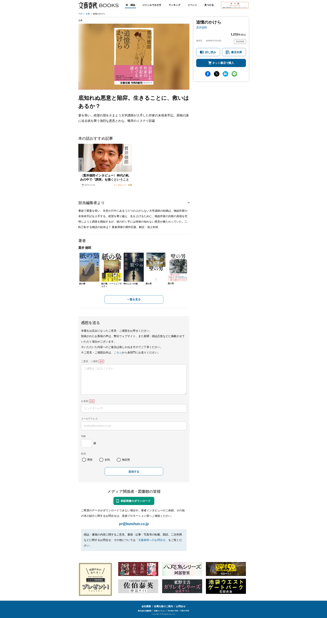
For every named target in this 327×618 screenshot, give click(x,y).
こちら (118, 352)
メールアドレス (89, 419)
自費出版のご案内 (163, 606)
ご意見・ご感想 (89, 361)
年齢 (83, 436)
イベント (192, 5)
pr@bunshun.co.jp (134, 524)
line (234, 74)
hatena (225, 74)
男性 (90, 459)
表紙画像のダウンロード (136, 501)
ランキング (175, 5)
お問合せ (180, 606)
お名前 (84, 401)
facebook (208, 74)
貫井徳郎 (201, 27)
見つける (209, 5)
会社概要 (146, 606)
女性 (107, 459)
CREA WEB (184, 611)
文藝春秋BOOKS (98, 5)
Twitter (216, 74)
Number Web (173, 611)
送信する (133, 471)
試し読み (210, 52)
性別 (83, 454)
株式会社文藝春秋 (145, 611)
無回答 (126, 459)
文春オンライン (160, 611)
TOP (80, 14)
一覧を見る (134, 299)
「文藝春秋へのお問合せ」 (152, 540)
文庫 (88, 14)
